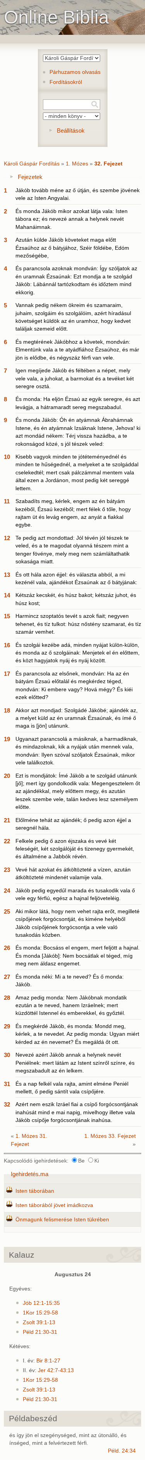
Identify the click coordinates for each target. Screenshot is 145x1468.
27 (7, 977)
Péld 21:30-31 (40, 1332)
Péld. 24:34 (122, 1451)
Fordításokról (65, 82)
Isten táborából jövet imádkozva (54, 1205)
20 (7, 775)
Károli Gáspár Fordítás (32, 164)
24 (7, 890)
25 (7, 911)
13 (7, 574)
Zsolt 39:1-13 (39, 1322)
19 (7, 739)
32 (7, 1104)
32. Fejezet (108, 164)
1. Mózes (77, 164)
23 (7, 869)
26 (7, 948)
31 (7, 1084)
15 (7, 616)
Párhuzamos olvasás (75, 72)
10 (7, 457)
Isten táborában (34, 1191)
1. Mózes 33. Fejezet (110, 1136)
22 (7, 841)
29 (7, 1026)
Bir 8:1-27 (48, 1361)
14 (7, 595)
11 (7, 501)
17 (7, 673)
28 (7, 997)
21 (7, 820)
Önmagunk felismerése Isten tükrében (62, 1219)
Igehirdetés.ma (29, 1174)
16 (7, 645)
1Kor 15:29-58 (40, 1313)
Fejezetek (30, 177)
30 (7, 1055)
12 (7, 538)
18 (7, 710)
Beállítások (71, 130)
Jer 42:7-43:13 (56, 1370)
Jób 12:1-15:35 (41, 1303)
